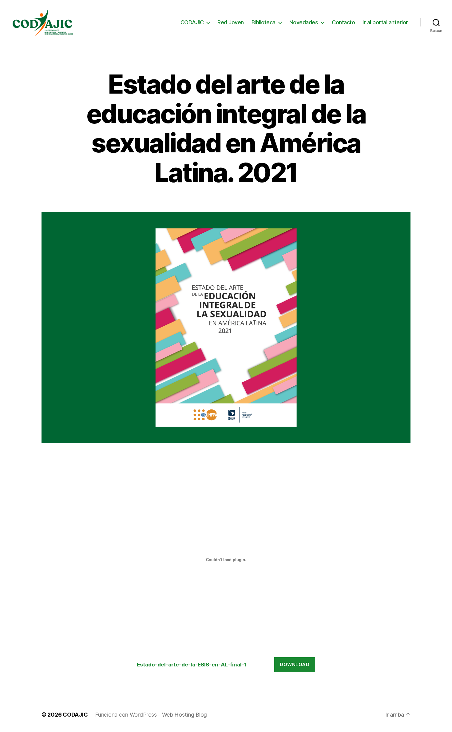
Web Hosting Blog (184, 714)
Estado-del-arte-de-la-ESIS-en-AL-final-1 (192, 665)
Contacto (343, 22)
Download (294, 664)
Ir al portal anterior (385, 22)
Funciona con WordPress (126, 714)
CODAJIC (192, 22)
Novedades (303, 22)
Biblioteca (264, 22)
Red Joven (230, 22)
